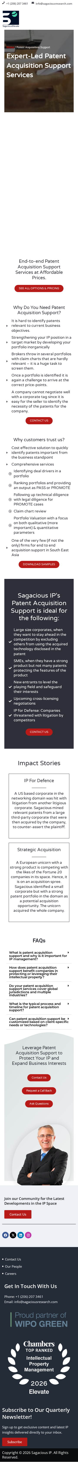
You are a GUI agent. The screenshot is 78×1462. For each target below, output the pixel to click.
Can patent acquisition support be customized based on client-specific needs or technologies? (39, 1022)
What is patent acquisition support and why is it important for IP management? (38, 956)
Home (10, 47)
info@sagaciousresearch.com (54, 3)
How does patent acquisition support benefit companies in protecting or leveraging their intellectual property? (33, 972)
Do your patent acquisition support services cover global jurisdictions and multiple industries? (33, 990)
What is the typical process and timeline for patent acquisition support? (35, 1007)
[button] (39, 955)
